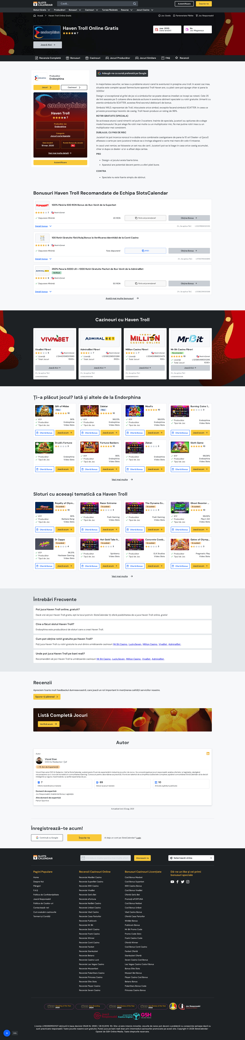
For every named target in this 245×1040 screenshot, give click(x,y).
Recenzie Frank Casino (89, 933)
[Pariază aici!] (45, 373)
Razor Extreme (108, 503)
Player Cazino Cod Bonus (136, 977)
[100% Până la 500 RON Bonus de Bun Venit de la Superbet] (42, 205)
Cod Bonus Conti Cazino (136, 947)
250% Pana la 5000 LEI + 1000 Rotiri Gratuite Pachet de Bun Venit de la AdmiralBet (97, 269)
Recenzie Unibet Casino (90, 907)
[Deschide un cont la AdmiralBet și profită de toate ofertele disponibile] (186, 291)
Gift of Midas (62, 406)
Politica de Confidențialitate (46, 894)
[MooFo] (135, 411)
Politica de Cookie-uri (43, 903)
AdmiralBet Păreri (90, 349)
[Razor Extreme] (89, 508)
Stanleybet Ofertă (133, 955)
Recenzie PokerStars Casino (91, 973)
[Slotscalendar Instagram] (188, 881)
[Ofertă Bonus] (44, 433)
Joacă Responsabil (42, 899)
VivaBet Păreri (43, 349)
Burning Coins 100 (200, 406)
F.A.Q (35, 890)
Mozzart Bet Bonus (133, 973)
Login (138, 838)
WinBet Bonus (131, 920)
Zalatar (104, 406)
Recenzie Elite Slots (88, 981)
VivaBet (163, 644)
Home (36, 877)
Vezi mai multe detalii (58, 153)
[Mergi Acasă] (42, 4)
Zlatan (148, 443)
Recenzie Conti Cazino (89, 942)
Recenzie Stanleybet (88, 951)
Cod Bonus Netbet (133, 903)
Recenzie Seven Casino (89, 990)
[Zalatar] (89, 411)
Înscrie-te (84, 837)
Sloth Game (197, 443)
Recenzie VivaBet (87, 890)
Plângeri (37, 886)
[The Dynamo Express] (135, 508)
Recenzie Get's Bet (87, 894)
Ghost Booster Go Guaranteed (200, 503)
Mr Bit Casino (120, 644)
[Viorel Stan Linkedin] (208, 753)
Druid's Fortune (63, 443)
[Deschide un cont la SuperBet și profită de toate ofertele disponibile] (186, 226)
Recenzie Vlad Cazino (89, 912)
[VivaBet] (54, 338)
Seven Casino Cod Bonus (136, 960)
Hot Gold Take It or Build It (109, 539)
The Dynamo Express (154, 503)
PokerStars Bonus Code (135, 986)
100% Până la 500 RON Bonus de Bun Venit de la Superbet (84, 205)
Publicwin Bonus (132, 925)
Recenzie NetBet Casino (90, 903)
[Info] (6, 1033)
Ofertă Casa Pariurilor (135, 916)
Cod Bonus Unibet (133, 907)
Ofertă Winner (131, 942)
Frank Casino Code (133, 938)
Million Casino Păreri (137, 349)
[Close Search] (134, 3)
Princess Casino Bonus (135, 990)
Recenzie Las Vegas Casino (91, 964)
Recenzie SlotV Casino (89, 929)
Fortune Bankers (109, 443)
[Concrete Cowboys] (135, 544)
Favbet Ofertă (131, 951)
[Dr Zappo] (44, 544)
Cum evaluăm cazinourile (44, 912)
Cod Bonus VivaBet (133, 890)
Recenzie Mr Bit (86, 925)
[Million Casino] (145, 338)
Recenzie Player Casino (89, 986)
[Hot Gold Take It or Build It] (89, 544)
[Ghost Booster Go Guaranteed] (180, 507)
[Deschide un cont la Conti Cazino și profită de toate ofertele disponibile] (187, 259)
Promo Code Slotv (133, 933)
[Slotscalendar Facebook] (178, 881)
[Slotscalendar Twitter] (183, 881)
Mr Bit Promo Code (133, 929)
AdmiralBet (174, 644)
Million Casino (150, 644)
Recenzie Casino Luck (89, 960)
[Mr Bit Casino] (190, 338)
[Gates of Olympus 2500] (180, 544)
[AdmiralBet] (100, 338)
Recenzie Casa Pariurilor (90, 916)
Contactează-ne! (41, 907)
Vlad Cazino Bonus (133, 912)
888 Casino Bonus (133, 886)
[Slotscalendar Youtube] (173, 881)
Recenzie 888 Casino (89, 886)
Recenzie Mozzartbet (88, 968)
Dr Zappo (60, 539)
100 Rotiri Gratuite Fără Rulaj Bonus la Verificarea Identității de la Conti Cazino (95, 237)
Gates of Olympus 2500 (200, 539)
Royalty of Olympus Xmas (64, 503)
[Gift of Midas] (44, 411)
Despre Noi (38, 881)
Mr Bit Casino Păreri (182, 349)
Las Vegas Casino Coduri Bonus (139, 964)
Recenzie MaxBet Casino (90, 877)
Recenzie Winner (86, 938)
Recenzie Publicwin (88, 920)
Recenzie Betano (86, 955)
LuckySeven (135, 644)
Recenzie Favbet (86, 947)
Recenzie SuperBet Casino (91, 881)
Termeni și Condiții (41, 916)
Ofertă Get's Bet (132, 894)
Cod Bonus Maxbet (133, 877)
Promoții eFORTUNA (134, 899)
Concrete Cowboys (155, 539)
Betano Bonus (131, 981)
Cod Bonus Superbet (134, 881)
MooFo (149, 406)
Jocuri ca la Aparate (60, 136)
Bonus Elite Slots (132, 968)
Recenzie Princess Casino (90, 977)
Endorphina (60, 126)
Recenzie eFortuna (87, 899)
